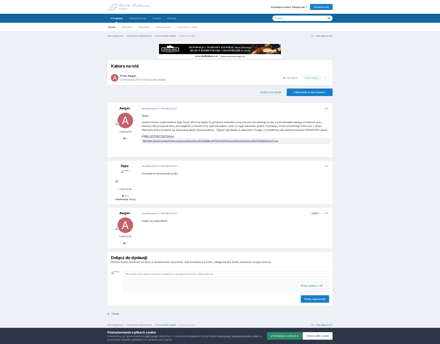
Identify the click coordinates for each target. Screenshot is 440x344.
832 (126, 195)
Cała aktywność (137, 18)
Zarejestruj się (321, 7)
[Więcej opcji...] (326, 108)
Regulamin (144, 27)
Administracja (163, 27)
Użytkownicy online (187, 27)
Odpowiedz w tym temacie (310, 92)
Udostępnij (291, 77)
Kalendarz (127, 27)
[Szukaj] (329, 18)
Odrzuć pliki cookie (317, 335)
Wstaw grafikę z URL (312, 285)
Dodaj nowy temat (271, 92)
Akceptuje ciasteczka (285, 335)
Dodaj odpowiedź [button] (315, 299)
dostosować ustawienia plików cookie (238, 336)
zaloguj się (220, 261)
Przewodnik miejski (155, 79)
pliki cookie (152, 336)
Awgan (132, 75)
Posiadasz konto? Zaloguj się (288, 7)
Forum (111, 27)
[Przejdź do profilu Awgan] (114, 78)
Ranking (171, 18)
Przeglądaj (117, 18)
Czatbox (156, 18)
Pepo (124, 166)
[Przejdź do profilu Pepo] (125, 178)
